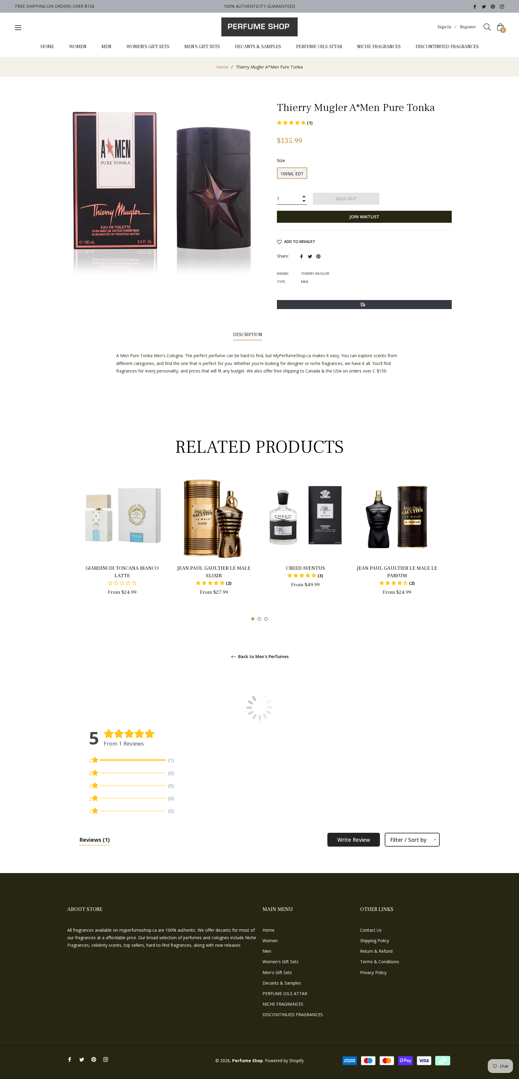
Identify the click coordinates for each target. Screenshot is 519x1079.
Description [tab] (247, 335)
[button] (214, 583)
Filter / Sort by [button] (408, 839)
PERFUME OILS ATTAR (285, 993)
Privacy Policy (373, 972)
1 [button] (252, 619)
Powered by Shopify (284, 1060)
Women (270, 940)
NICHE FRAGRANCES (283, 1004)
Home (222, 67)
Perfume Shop (247, 1060)
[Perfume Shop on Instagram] (502, 6)
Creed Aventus (305, 568)
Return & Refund (376, 951)
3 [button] (266, 619)
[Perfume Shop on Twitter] (484, 6)
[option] (122, 545)
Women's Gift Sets (281, 961)
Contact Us (371, 930)
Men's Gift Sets (277, 972)
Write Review (353, 839)
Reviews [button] (94, 839)
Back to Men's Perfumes (263, 656)
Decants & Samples (282, 983)
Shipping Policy (374, 940)
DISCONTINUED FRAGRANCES (293, 1014)
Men (267, 951)
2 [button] (259, 619)
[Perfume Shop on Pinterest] (493, 6)
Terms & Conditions (379, 961)
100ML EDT (292, 173)
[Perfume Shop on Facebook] (475, 6)
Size (281, 160)
